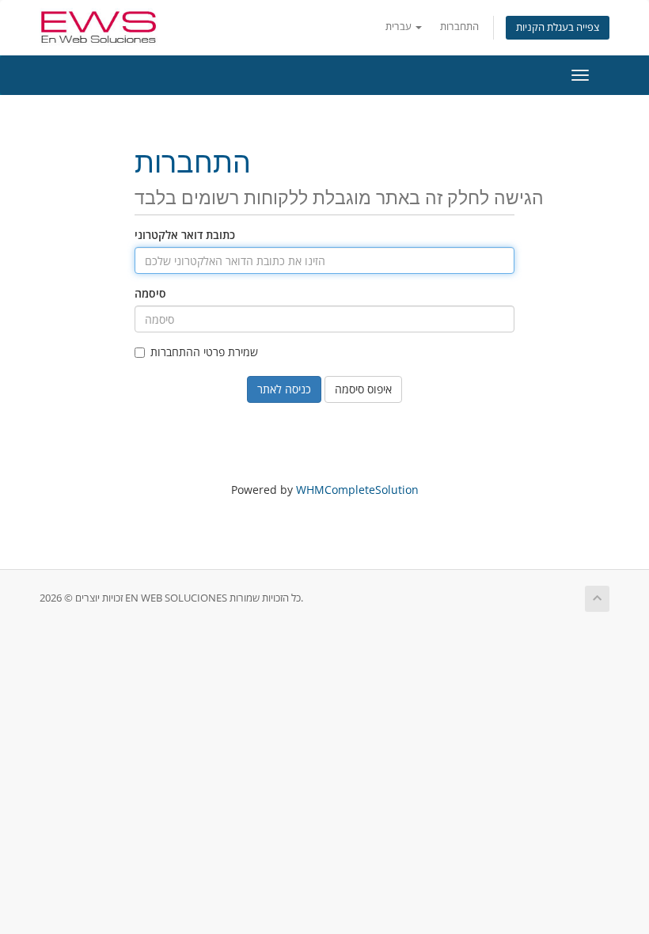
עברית (399, 26)
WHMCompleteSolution (357, 489)
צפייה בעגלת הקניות (557, 27)
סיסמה (150, 293)
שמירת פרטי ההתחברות (204, 351)
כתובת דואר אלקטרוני (185, 234)
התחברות (459, 26)
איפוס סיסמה (363, 389)
